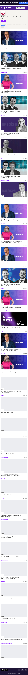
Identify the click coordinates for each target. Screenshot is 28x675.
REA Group (3, 115)
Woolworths (3, 581)
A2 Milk (2, 266)
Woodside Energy (4, 310)
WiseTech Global (4, 72)
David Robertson (4, 622)
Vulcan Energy (3, 353)
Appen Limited (3, 94)
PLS (1, 50)
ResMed (2, 331)
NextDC (2, 137)
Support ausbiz (20, 7)
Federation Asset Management (6, 643)
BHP (1, 158)
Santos (2, 663)
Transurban (3, 223)
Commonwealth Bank (4, 436)
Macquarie (3, 601)
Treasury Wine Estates (5, 180)
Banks (3, 26)
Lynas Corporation (4, 478)
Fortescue (3, 202)
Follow (4, 20)
